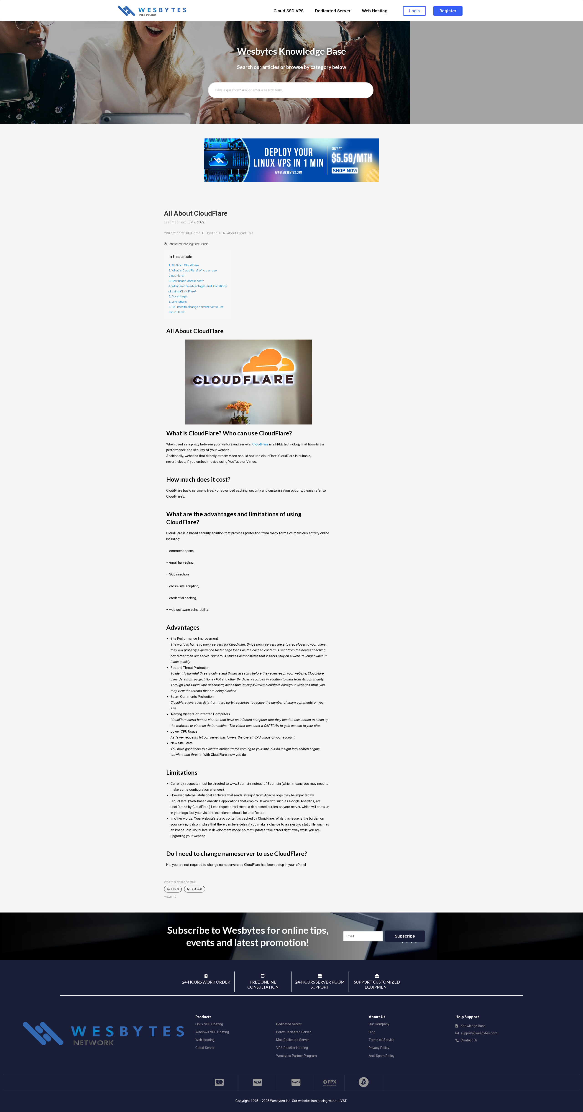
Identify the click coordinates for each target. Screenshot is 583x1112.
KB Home (193, 233)
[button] (414, 11)
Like (174, 889)
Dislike (196, 889)
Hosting (212, 233)
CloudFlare (260, 444)
